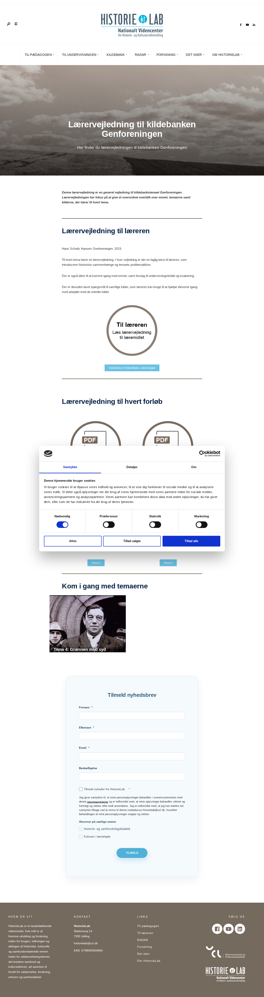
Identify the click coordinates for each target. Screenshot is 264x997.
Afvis (73, 541)
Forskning (166, 54)
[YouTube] (247, 25)
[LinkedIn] (254, 25)
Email (82, 747)
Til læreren (145, 933)
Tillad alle (191, 541)
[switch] (109, 524)
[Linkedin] (240, 929)
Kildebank (116, 54)
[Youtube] (228, 929)
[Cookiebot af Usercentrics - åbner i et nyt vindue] (202, 453)
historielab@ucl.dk (86, 943)
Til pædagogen (38, 54)
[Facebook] (240, 25)
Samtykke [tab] (70, 467)
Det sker (194, 54)
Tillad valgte (132, 541)
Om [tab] (193, 467)
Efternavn (85, 727)
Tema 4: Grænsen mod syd (80, 649)
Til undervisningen (79, 54)
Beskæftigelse (88, 768)
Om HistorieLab (225, 54)
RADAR (140, 54)
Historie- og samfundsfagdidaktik (107, 829)
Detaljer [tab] (132, 467)
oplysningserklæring (97, 802)
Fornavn (84, 707)
